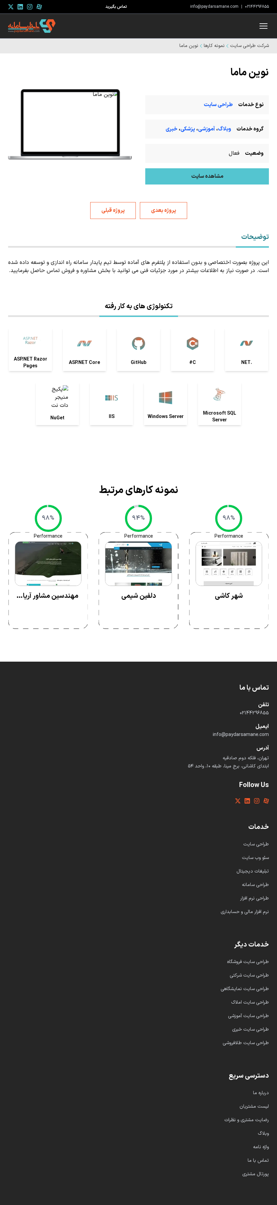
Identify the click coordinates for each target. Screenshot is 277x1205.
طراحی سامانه (255, 884)
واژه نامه (261, 1147)
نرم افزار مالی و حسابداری (245, 911)
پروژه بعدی (163, 210)
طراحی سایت (218, 105)
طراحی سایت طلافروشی (246, 1043)
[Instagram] (29, 6)
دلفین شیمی (138, 596)
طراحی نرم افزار (254, 898)
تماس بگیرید (116, 7)
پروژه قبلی (113, 210)
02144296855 (257, 6)
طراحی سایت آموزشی (248, 1015)
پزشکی (187, 129)
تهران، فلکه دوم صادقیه (246, 758)
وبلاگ (224, 129)
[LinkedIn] (20, 6)
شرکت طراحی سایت (249, 46)
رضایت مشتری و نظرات (246, 1120)
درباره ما (261, 1093)
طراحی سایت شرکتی (249, 975)
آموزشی (206, 129)
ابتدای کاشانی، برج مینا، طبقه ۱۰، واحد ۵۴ (228, 766)
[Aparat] (39, 6)
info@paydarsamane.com (214, 6)
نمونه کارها (214, 46)
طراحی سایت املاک (250, 1002)
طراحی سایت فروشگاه (248, 961)
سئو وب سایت (255, 857)
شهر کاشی (229, 596)
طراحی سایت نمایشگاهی (245, 988)
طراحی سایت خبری (250, 1029)
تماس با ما (258, 1160)
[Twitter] (11, 6)
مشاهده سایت (207, 176)
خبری (171, 129)
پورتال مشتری (255, 1174)
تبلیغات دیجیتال (252, 871)
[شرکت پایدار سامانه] (31, 26)
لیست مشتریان (254, 1106)
